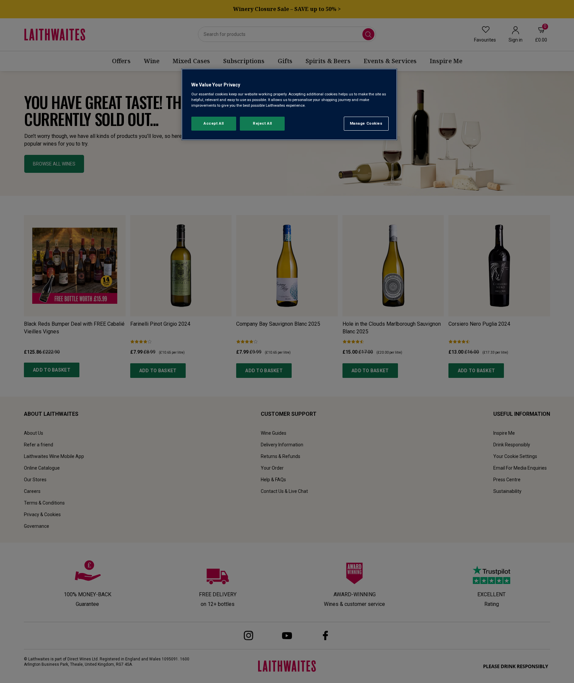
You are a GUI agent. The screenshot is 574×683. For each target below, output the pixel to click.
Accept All (214, 123)
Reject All (262, 123)
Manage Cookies (366, 123)
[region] (289, 104)
